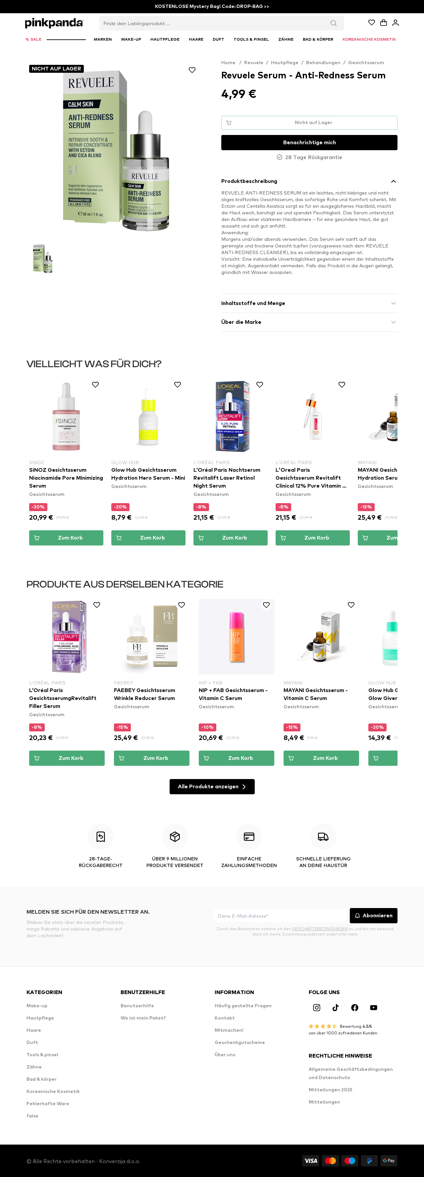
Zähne (34, 1067)
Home (231, 63)
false (32, 1116)
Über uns (225, 1055)
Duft (32, 1042)
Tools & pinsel (42, 1055)
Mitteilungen (324, 1102)
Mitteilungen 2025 (330, 1090)
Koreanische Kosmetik (53, 1091)
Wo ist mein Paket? (143, 1018)
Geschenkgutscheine (240, 1042)
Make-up (36, 1006)
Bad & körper (41, 1079)
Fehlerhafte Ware (47, 1104)
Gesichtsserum (366, 63)
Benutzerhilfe (137, 1006)
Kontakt (225, 1018)
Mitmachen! (229, 1030)
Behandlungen (323, 63)
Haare (33, 1030)
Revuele (253, 63)
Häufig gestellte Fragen (243, 1006)
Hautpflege (284, 63)
